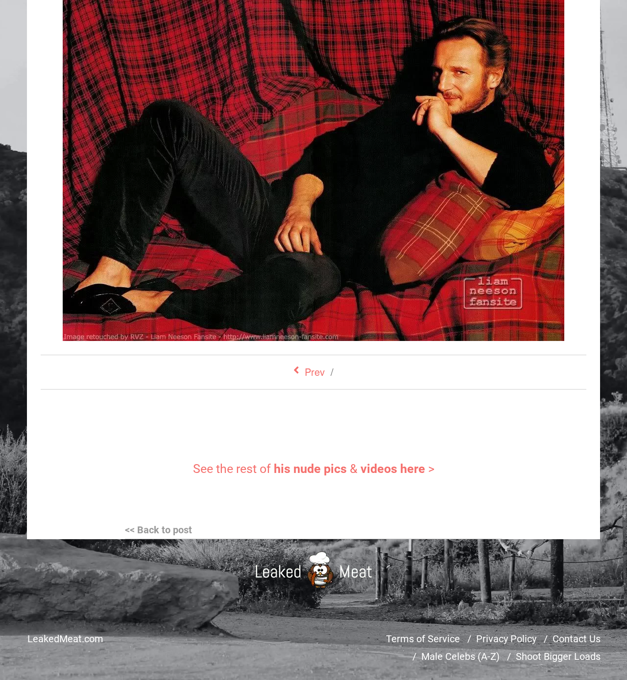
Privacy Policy (506, 639)
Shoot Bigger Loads (558, 656)
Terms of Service (423, 639)
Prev (315, 372)
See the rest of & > (313, 469)
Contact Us (577, 639)
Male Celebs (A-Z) (460, 656)
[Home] (313, 570)
